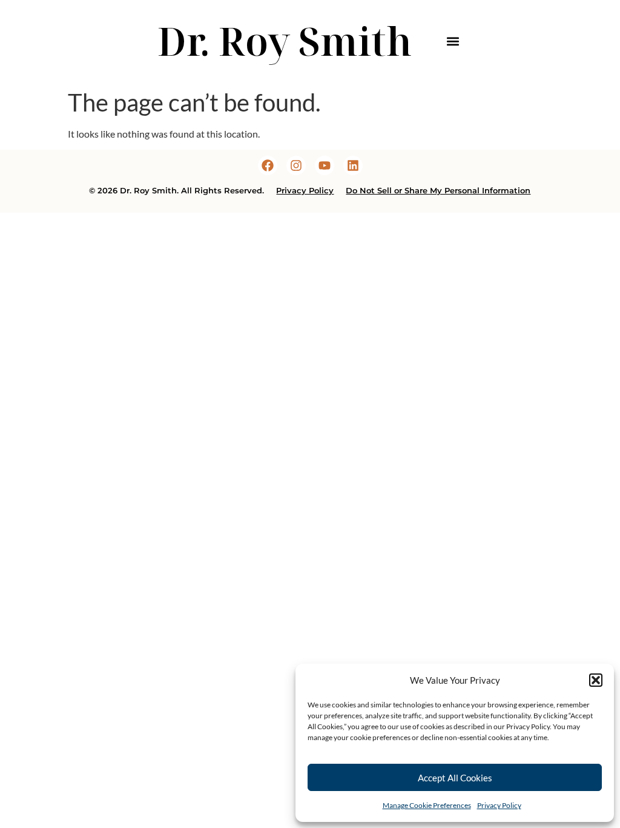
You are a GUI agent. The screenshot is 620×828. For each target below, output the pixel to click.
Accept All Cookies (455, 777)
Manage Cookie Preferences (427, 805)
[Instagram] (296, 165)
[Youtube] (324, 165)
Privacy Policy (499, 805)
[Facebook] (267, 165)
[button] (596, 680)
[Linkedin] (353, 165)
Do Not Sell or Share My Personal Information (438, 190)
